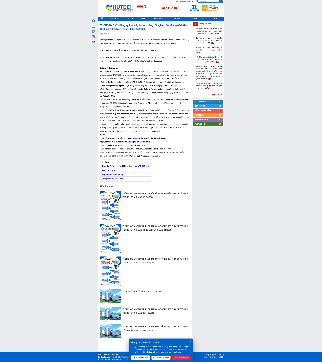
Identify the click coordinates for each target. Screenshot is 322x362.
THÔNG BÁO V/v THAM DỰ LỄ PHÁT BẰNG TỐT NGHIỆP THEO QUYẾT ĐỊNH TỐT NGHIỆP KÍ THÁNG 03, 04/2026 (155, 195)
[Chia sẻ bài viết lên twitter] (93, 31)
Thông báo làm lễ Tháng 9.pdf (112, 179)
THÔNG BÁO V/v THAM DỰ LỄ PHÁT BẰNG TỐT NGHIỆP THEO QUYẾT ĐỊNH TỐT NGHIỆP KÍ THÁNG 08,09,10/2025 (155, 261)
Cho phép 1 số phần (161, 358)
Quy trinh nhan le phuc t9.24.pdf (113, 174)
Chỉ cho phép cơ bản (140, 358)
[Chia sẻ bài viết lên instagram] (93, 37)
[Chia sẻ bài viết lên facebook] (93, 21)
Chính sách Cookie (176, 352)
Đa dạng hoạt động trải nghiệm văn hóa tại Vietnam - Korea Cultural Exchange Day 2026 (209, 40)
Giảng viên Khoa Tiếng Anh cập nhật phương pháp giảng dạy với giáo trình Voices (209, 85)
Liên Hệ (221, 355)
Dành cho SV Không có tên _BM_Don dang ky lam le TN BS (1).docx (126, 166)
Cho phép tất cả (181, 358)
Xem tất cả (218, 94)
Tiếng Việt (182, 1)
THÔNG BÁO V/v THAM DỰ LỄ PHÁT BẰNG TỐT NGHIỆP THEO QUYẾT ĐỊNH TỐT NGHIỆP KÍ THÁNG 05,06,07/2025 (155, 311)
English (191, 1)
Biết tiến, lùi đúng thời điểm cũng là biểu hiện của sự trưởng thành (209, 49)
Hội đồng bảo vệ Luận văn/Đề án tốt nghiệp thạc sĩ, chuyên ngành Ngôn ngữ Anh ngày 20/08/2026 (209, 31)
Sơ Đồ (215, 355)
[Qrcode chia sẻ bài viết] (93, 42)
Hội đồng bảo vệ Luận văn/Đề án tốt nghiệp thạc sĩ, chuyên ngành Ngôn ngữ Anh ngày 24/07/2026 (209, 59)
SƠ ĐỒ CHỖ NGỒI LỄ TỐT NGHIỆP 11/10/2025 (142, 292)
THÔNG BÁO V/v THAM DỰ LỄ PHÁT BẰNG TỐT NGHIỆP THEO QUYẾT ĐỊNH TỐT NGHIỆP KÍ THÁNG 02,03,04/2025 (155, 329)
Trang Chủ (208, 355)
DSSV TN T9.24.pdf (109, 170)
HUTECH (221, 357)
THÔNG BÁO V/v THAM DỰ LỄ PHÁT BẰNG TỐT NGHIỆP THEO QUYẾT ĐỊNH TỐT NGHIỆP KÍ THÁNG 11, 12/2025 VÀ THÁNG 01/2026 (155, 228)
